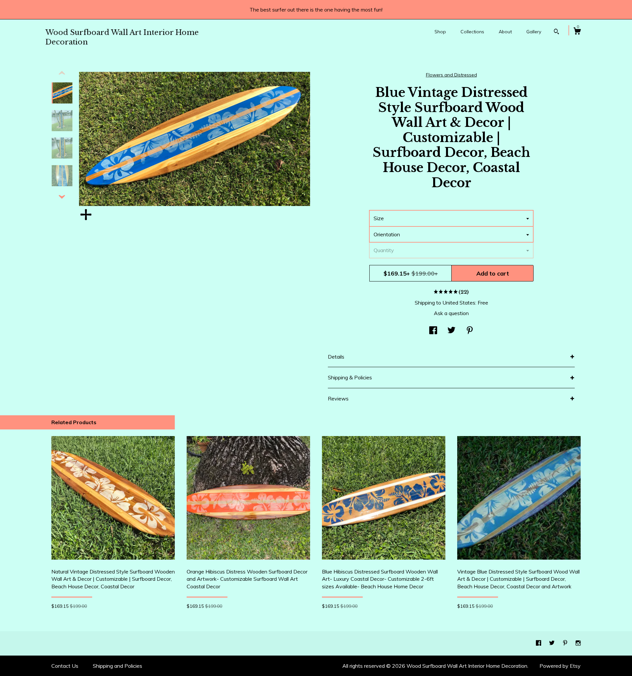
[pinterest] (566, 643)
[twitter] (552, 643)
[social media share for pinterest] (470, 331)
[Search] (556, 32)
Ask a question (451, 313)
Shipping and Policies (117, 665)
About (505, 32)
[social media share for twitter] (451, 331)
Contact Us (64, 665)
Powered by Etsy (560, 665)
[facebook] (539, 643)
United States (458, 302)
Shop (440, 32)
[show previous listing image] (62, 73)
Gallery (533, 32)
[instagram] (578, 643)
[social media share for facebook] (433, 331)
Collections (472, 32)
